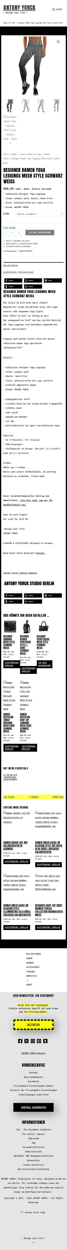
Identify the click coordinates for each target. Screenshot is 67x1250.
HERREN (30, 963)
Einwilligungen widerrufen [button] (34, 1095)
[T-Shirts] (30, 786)
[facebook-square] (21, 1041)
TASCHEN (30, 971)
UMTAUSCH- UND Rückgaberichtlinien (33, 1156)
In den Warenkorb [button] (44, 664)
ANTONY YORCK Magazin (33, 1053)
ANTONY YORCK (19, 7)
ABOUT (29, 985)
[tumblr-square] (46, 1041)
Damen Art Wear (9, 23)
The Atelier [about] (33, 1134)
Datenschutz (33, 1160)
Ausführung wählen (12, 664)
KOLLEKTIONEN (33, 954)
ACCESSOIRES (33, 967)
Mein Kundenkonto (33, 1077)
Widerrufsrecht (33, 1152)
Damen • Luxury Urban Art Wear (27, 154)
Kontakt (33, 1073)
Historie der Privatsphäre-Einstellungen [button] (33, 1090)
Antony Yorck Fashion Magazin (20, 573)
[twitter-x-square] (27, 1041)
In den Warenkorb (40, 232)
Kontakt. (41, 553)
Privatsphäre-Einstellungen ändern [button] (33, 1086)
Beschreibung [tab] (10, 265)
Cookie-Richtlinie (33, 1165)
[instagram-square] (33, 1041)
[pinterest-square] (40, 1041)
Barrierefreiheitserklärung (33, 1169)
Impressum (33, 1138)
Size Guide (9, 227)
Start (6, 154)
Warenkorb (33, 1081)
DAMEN (29, 958)
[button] (58, 42)
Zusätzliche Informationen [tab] (18, 272)
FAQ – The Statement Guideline (33, 1129)
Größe (6, 214)
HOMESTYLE (31, 976)
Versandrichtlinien (33, 1147)
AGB (33, 1143)
